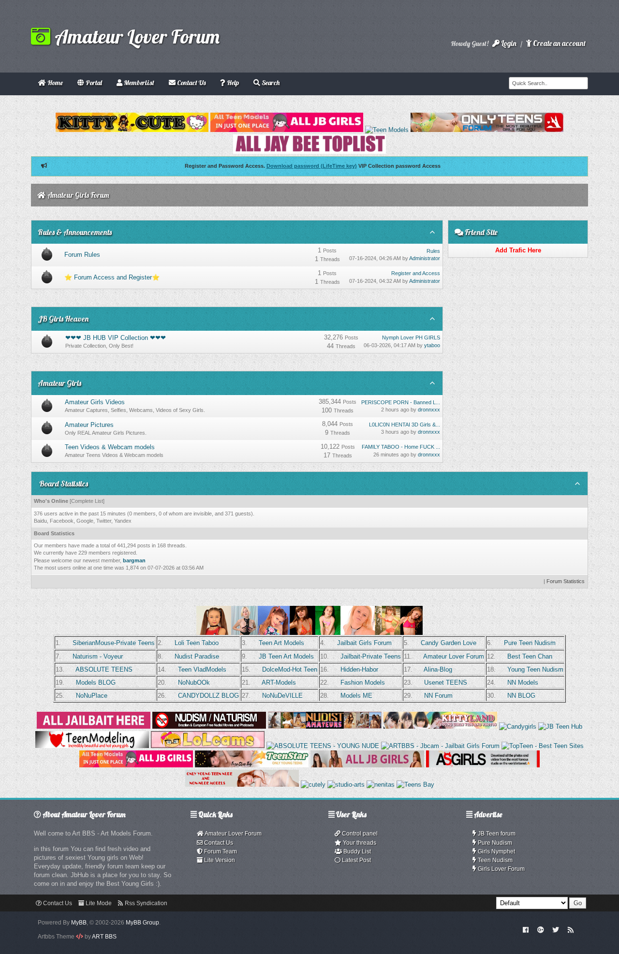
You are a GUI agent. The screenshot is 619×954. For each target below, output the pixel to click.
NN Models (522, 682)
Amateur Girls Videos (95, 402)
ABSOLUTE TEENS (104, 669)
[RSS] (570, 929)
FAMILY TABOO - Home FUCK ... (401, 447)
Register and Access (415, 273)
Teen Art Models (281, 642)
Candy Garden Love (448, 642)
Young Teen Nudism (535, 669)
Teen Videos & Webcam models (110, 447)
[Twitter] (555, 929)
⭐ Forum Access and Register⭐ (112, 277)
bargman (134, 560)
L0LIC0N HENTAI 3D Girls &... (404, 424)
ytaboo (432, 345)
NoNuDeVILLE (282, 695)
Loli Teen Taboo (197, 642)
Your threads (358, 842)
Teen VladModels (202, 669)
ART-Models (279, 682)
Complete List (87, 501)
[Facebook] (526, 929)
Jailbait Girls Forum (364, 642)
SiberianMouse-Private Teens (114, 642)
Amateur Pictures (89, 424)
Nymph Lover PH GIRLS (411, 337)
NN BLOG (521, 695)
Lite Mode (98, 903)
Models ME (356, 695)
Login (508, 43)
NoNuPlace (91, 695)
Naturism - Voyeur (98, 656)
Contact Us (218, 842)
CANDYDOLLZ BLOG (208, 695)
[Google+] (540, 929)
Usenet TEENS (445, 682)
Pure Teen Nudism (530, 642)
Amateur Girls (59, 383)
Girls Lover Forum (500, 869)
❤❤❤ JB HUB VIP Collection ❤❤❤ (115, 337)
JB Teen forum (496, 833)
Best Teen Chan (529, 656)
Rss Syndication (145, 903)
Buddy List (356, 851)
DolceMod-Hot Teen (289, 669)
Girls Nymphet (495, 851)
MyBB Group (142, 922)
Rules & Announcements (75, 232)
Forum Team (220, 851)
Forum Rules (82, 254)
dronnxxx (429, 409)
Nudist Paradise (197, 656)
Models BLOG (96, 682)
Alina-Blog (438, 669)
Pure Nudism (494, 842)
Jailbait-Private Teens (370, 656)
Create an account (558, 43)
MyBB (79, 922)
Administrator (424, 258)
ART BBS (104, 936)
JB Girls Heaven (63, 318)
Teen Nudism (494, 860)
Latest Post (355, 860)
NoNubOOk (194, 682)
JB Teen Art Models (286, 656)
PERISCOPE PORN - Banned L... (400, 402)
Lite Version (219, 860)
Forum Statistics (565, 581)
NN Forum (438, 695)
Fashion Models (362, 682)
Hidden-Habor (359, 669)
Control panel (359, 833)
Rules (433, 251)
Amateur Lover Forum (135, 36)
